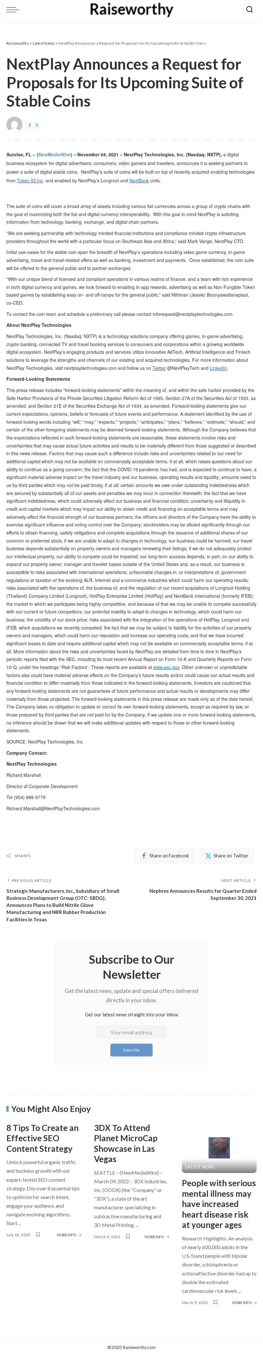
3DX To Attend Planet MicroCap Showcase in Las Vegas (125, 1143)
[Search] (249, 9)
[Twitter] (36, 125)
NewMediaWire (54, 154)
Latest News (200, 1167)
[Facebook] (29, 125)
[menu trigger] (14, 9)
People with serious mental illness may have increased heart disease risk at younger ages (219, 1204)
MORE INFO (66, 1235)
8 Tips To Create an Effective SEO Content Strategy (42, 1138)
